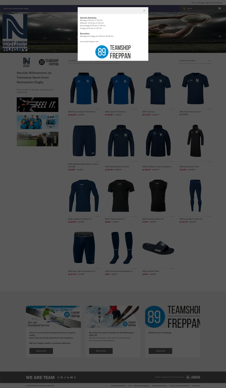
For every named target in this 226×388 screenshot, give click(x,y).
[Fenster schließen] (144, 10)
